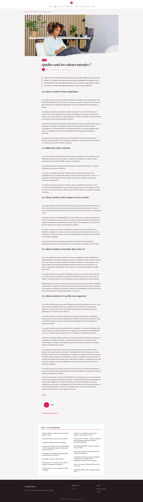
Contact (99, 491)
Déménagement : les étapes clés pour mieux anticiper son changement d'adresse (55, 463)
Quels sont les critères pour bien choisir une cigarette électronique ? (86, 452)
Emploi (77, 6)
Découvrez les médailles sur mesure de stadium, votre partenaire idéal (85, 434)
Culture (60, 6)
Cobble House (30, 486)
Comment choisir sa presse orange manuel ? (55, 438)
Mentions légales (101, 489)
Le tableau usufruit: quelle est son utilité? (54, 442)
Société (93, 6)
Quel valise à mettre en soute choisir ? (53, 459)
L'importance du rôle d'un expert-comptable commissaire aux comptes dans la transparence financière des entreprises (86, 458)
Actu (55, 6)
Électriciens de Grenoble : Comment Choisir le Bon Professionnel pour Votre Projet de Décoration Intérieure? (87, 440)
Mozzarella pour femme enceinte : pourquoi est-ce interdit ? (86, 446)
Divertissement (68, 6)
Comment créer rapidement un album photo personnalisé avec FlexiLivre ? (55, 454)
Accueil (50, 6)
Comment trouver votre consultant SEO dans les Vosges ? (55, 469)
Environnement (85, 6)
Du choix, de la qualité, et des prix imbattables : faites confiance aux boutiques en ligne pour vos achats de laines (55, 448)
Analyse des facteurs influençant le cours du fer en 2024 (86, 465)
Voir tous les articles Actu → (50, 413)
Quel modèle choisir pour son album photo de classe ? (87, 470)
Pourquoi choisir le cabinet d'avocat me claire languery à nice (55, 434)
